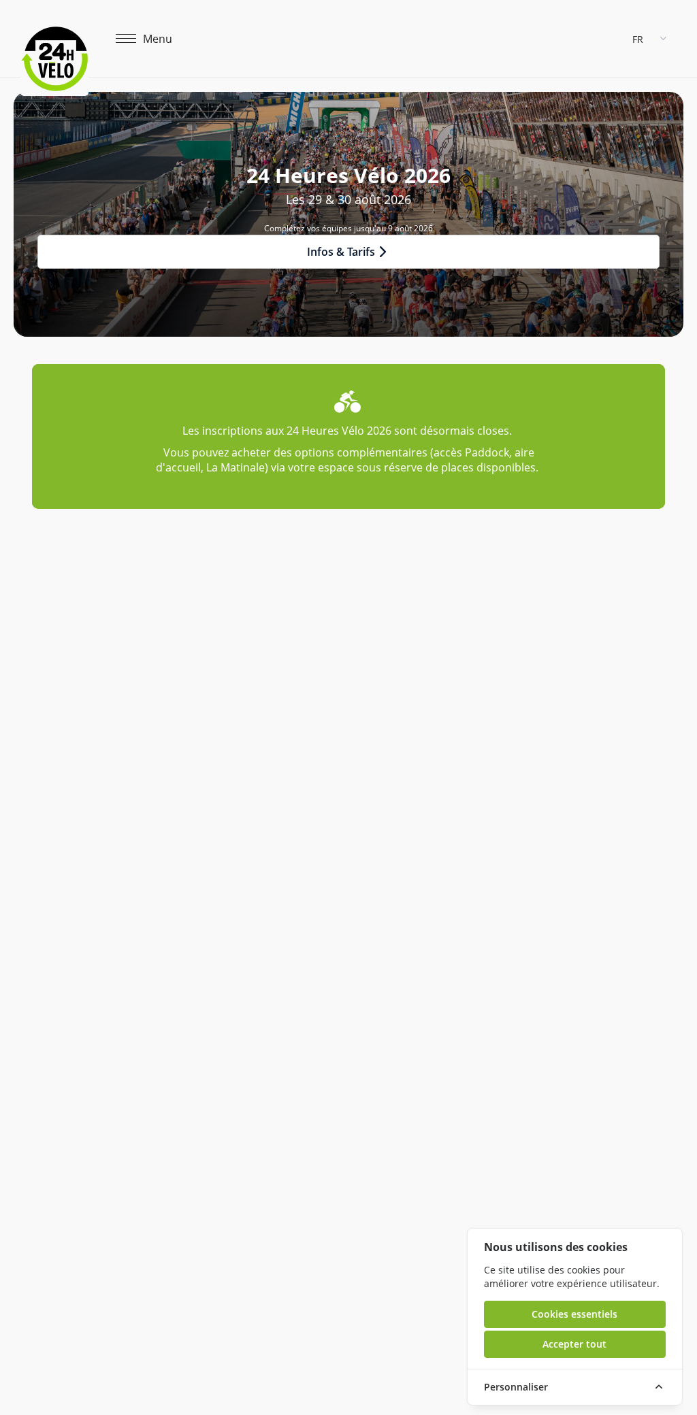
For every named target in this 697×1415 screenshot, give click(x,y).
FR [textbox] (637, 39)
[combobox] (651, 38)
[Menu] (126, 39)
